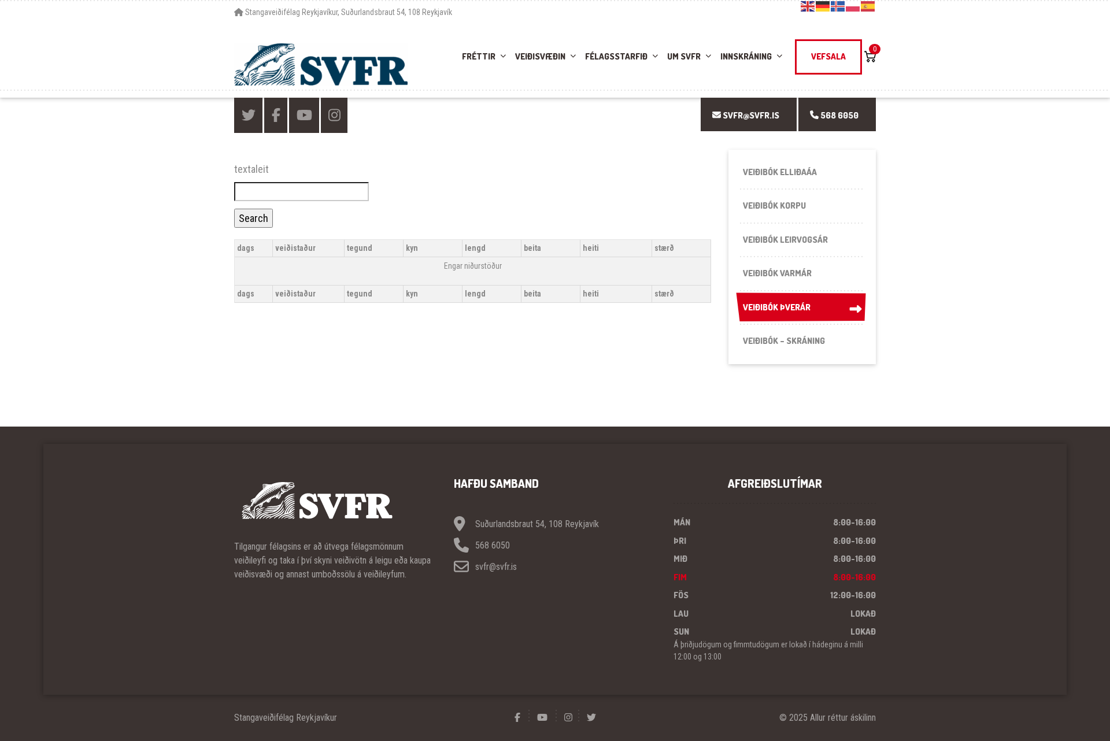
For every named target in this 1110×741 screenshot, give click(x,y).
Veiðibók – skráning (784, 340)
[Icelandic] (838, 5)
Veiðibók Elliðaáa (780, 171)
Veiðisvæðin (540, 56)
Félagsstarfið (616, 56)
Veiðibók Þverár (777, 307)
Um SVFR (684, 56)
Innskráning (746, 56)
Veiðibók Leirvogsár (785, 239)
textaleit (251, 169)
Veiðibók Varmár (777, 273)
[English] (808, 5)
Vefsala (828, 56)
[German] (823, 5)
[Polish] (853, 5)
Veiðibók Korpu (774, 205)
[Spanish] (868, 5)
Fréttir (478, 56)
